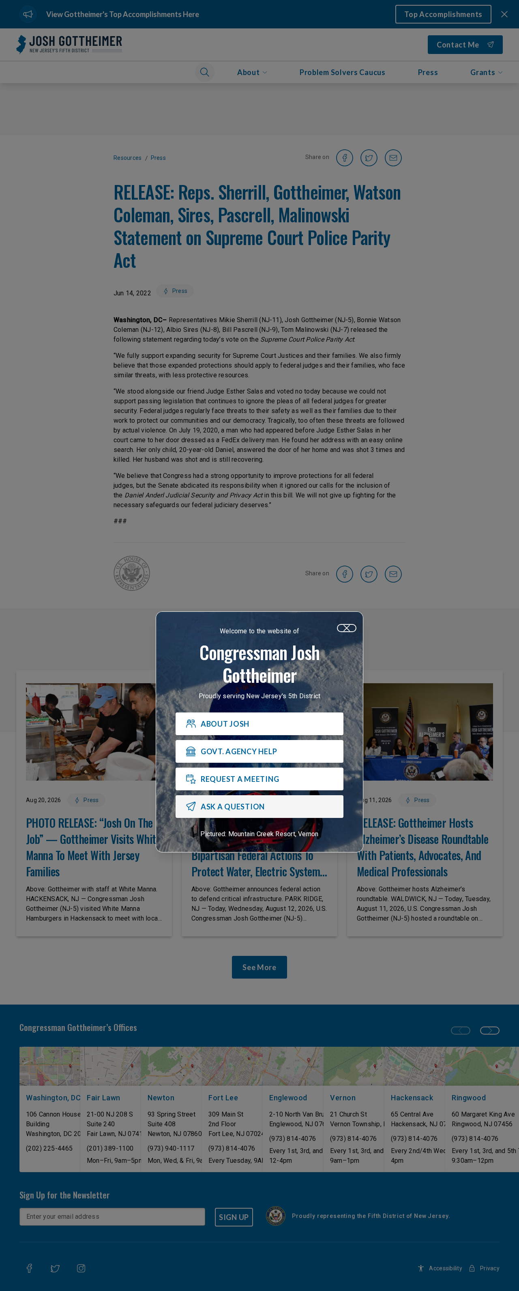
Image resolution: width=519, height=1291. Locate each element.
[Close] (346, 628)
